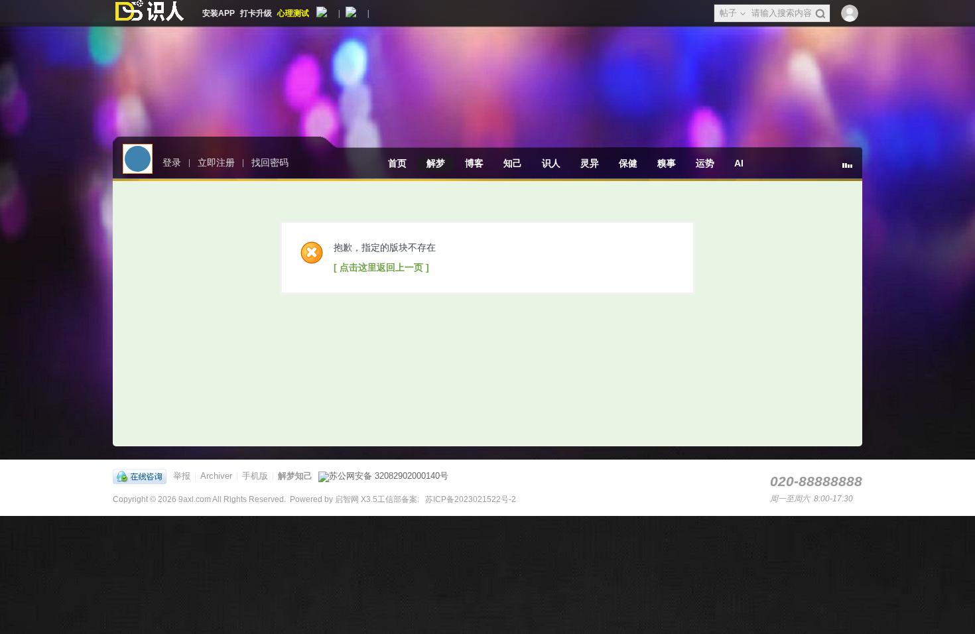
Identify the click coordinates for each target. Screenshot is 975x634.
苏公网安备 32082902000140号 (388, 476)
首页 (397, 163)
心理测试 (293, 13)
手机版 (255, 476)
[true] (820, 14)
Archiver (216, 476)
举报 (181, 476)
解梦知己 (295, 476)
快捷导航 (852, 170)
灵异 (589, 163)
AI (739, 163)
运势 (705, 163)
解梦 (435, 163)
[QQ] (143, 476)
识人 (551, 163)
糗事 (666, 163)
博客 (474, 163)
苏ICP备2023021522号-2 (469, 499)
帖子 (728, 13)
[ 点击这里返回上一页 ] (381, 267)
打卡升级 (256, 13)
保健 (628, 163)
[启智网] (149, 13)
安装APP (218, 13)
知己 (512, 163)
